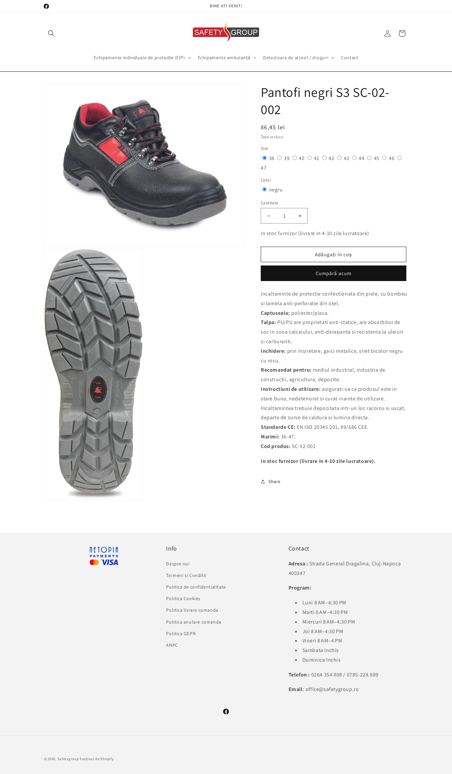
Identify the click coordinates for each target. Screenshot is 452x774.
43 (347, 158)
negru (276, 189)
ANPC (172, 645)
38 (272, 158)
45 (377, 158)
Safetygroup (68, 758)
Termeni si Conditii (186, 575)
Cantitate (269, 203)
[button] (51, 33)
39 (287, 158)
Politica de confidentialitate (196, 587)
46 (392, 158)
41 (317, 158)
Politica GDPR (181, 633)
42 (332, 158)
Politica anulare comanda (193, 622)
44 (362, 158)
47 (263, 167)
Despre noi (177, 563)
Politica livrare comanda (192, 610)
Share (274, 481)
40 (302, 158)
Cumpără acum (333, 273)
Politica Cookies (183, 598)
